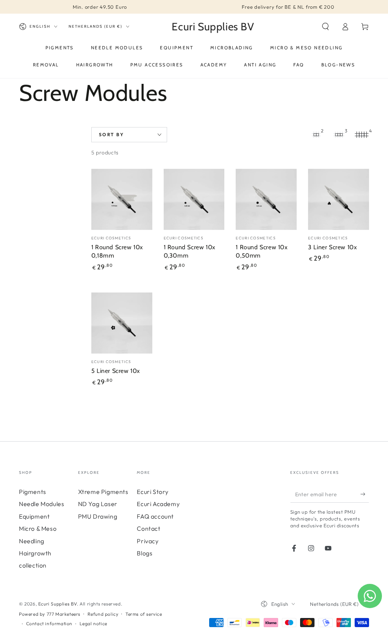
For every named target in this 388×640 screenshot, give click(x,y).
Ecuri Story (153, 491)
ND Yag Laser (97, 504)
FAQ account (155, 516)
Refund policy (103, 614)
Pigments (32, 491)
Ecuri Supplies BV (57, 604)
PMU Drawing (97, 516)
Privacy (147, 541)
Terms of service (143, 614)
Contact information (49, 623)
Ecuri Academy (158, 504)
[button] (325, 26)
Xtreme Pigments (103, 491)
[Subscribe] (364, 494)
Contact (148, 528)
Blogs (144, 553)
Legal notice (93, 623)
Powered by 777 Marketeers (49, 614)
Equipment (34, 516)
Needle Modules (41, 504)
